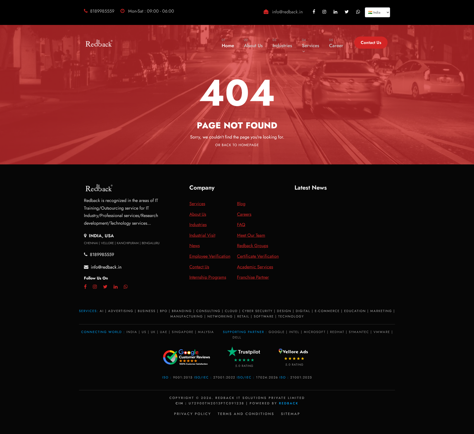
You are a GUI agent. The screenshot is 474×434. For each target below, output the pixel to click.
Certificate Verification (258, 256)
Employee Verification (209, 256)
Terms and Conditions (246, 413)
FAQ (241, 224)
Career (336, 43)
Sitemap (290, 413)
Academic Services (255, 267)
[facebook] (314, 12)
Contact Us (371, 42)
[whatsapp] (358, 12)
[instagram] (324, 12)
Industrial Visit (202, 235)
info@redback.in (287, 12)
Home (228, 43)
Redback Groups (252, 245)
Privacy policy (192, 413)
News (194, 245)
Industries (282, 43)
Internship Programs (207, 277)
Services (310, 43)
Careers (244, 214)
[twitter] (347, 12)
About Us (253, 43)
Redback (288, 403)
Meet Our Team (251, 235)
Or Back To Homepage (237, 144)
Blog (241, 203)
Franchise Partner (253, 277)
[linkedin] (336, 12)
